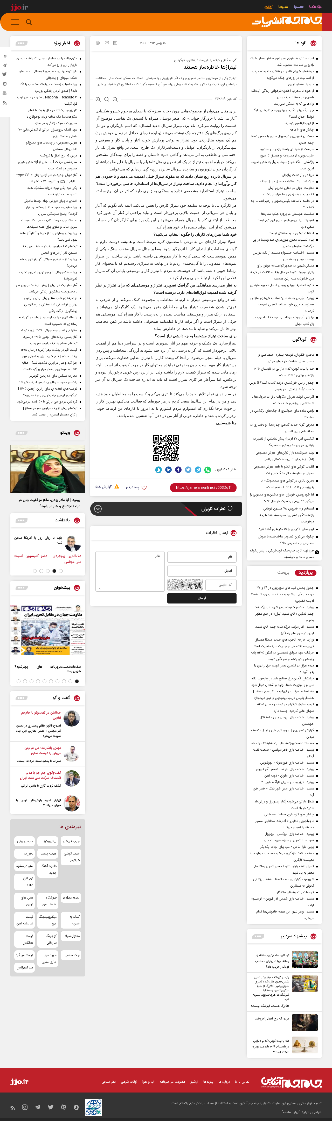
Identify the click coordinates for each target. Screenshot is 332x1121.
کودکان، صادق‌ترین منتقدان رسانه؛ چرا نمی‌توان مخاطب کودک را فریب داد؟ (272, 961)
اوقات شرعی (129, 1082)
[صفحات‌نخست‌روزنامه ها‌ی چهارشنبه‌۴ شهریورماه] (47, 629)
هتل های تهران (27, 901)
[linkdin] (168, 469)
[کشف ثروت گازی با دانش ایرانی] (72, 779)
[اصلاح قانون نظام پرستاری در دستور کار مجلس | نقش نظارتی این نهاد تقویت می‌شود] (72, 724)
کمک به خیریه (75, 920)
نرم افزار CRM (28, 882)
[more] (258, 936)
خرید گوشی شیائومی (72, 857)
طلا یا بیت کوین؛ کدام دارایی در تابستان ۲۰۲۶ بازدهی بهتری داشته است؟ (270, 1046)
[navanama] (315, 7)
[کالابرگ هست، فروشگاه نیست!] (303, 992)
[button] (61, 571)
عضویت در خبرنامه (172, 1082)
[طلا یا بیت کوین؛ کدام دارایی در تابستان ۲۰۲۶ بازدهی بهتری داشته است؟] (303, 1046)
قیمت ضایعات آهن (25, 920)
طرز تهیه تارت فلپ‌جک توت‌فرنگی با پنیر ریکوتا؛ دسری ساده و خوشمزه (282, 554)
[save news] (115, 43)
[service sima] (283, 7)
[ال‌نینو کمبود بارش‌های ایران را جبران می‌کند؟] (72, 803)
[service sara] (298, 7)
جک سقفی (72, 955)
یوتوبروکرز (50, 841)
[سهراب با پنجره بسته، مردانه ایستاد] (72, 754)
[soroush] (158, 469)
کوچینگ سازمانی (51, 939)
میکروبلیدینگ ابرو (47, 920)
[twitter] (5, 76)
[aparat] (5, 85)
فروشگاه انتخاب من (49, 901)
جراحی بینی (25, 841)
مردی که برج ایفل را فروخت (272, 1018)
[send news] (107, 43)
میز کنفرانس (25, 968)
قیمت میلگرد (24, 955)
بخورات (28, 854)
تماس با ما (242, 1082)
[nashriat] (287, 22)
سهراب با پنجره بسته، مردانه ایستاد (39, 761)
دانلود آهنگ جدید (48, 869)
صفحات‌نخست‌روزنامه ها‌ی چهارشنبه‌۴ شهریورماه (48, 669)
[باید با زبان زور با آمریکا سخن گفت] (73, 543)
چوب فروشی (71, 841)
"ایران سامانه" (291, 1112)
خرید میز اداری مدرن (49, 958)
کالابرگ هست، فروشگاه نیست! (270, 1006)
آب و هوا (148, 1082)
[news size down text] (115, 100)
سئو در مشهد (24, 866)
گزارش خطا (103, 487)
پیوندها (208, 1082)
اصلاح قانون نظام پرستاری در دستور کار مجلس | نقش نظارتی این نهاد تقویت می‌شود (38, 731)
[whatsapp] (208, 469)
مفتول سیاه (72, 936)
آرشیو (194, 1082)
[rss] (5, 104)
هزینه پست (48, 854)
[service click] (269, 7)
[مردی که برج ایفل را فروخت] (303, 1022)
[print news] (98, 44)
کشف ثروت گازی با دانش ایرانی (41, 785)
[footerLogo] (291, 1082)
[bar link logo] (19, 8)
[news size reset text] (106, 100)
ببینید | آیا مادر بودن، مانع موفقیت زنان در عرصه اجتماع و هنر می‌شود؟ (49, 503)
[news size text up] (98, 100)
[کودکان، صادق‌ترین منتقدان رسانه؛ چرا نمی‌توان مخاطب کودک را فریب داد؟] (303, 960)
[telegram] (5, 66)
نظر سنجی (108, 1082)
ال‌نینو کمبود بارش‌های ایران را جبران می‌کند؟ (38, 803)
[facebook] (178, 469)
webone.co (71, 898)
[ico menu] (16, 22)
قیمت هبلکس (28, 939)
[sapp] (5, 94)
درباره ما (224, 1082)
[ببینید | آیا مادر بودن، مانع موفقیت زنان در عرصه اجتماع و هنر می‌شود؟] (47, 469)
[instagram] (5, 57)
